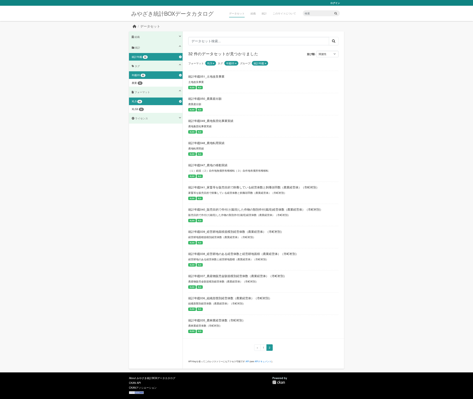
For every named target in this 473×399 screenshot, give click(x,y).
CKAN (278, 382)
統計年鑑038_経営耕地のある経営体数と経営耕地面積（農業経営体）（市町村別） (243, 254)
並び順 (311, 54)
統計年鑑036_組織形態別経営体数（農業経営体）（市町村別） (230, 298)
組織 (253, 13)
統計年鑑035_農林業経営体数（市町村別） (216, 320)
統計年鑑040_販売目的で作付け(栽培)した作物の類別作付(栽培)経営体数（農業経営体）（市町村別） (255, 209)
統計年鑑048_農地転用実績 (206, 143)
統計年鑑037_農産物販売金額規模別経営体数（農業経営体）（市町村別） (237, 276)
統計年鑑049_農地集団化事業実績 (210, 121)
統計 (264, 13)
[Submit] (335, 13)
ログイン (335, 3)
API (247, 361)
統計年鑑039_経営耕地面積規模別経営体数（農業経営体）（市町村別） (236, 231)
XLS (199, 87)
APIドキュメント (263, 361)
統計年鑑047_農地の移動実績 (207, 165)
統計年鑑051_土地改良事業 (206, 76)
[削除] (213, 63)
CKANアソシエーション (143, 387)
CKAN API (135, 383)
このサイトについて (284, 13)
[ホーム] (134, 26)
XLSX (192, 87)
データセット (237, 13)
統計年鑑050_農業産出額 (205, 98)
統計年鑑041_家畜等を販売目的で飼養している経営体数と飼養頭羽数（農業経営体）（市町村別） (253, 187)
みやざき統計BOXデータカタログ (172, 13)
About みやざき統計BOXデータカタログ (152, 378)
